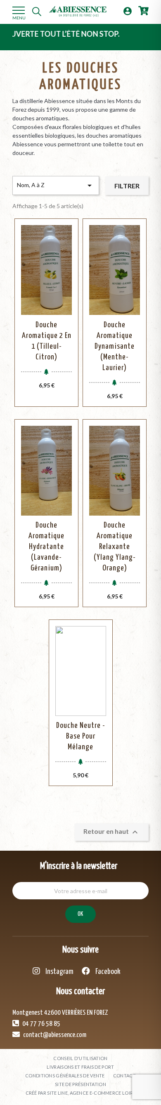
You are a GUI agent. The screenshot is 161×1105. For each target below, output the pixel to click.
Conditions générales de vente (65, 1075)
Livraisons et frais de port (80, 1067)
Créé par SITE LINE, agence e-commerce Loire (81, 1093)
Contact (124, 1075)
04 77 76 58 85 (40, 1024)
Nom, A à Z (56, 185)
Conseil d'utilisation (80, 1058)
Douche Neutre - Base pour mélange (80, 736)
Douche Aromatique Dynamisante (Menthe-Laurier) (115, 346)
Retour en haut (111, 832)
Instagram (58, 972)
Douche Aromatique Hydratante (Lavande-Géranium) (46, 546)
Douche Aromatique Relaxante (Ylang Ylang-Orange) (115, 546)
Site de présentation (80, 1084)
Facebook (107, 972)
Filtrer (127, 186)
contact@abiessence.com (54, 1035)
